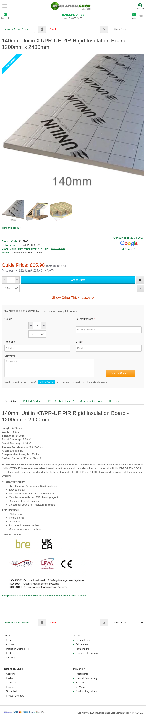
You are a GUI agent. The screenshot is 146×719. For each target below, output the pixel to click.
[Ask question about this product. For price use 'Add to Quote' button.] (140, 288)
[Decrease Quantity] (4, 280)
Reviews (114, 401)
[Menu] (5, 6)
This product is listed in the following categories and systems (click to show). (44, 595)
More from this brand (91, 401)
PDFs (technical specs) (61, 401)
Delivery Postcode (84, 319)
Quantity (8, 319)
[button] (78, 280)
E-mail (79, 342)
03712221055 (58, 248)
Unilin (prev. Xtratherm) (23, 248)
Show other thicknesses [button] (71, 297)
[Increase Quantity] (17, 280)
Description (11, 401)
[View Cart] (142, 16)
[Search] (104, 29)
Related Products (32, 401)
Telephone (9, 342)
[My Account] (140, 6)
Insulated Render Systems (17, 29)
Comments (9, 356)
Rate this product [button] (11, 227)
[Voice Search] (42, 29)
